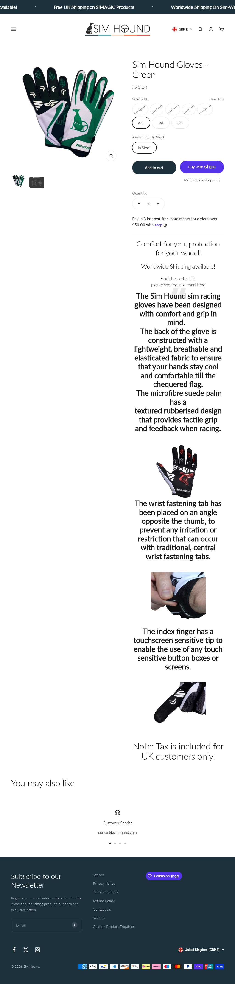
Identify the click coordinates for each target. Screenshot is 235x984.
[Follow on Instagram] (37, 950)
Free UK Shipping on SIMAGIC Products (85, 7)
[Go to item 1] (18, 181)
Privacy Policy (104, 883)
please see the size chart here (178, 284)
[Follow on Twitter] (26, 950)
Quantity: (139, 193)
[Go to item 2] (36, 183)
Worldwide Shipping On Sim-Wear (196, 7)
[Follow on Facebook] (14, 950)
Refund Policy (104, 900)
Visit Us (99, 918)
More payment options (202, 180)
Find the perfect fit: (178, 278)
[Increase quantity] (158, 203)
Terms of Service (106, 892)
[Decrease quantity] (139, 203)
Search (98, 874)
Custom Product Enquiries (114, 926)
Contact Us (102, 909)
